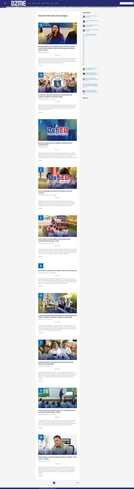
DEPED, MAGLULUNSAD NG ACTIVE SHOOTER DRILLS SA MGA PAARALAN (57, 270)
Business (38, 3)
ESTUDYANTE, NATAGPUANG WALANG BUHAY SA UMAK (17, 7)
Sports (52, 3)
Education (40, 98)
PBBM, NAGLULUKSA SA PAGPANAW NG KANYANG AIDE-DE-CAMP (67, 7)
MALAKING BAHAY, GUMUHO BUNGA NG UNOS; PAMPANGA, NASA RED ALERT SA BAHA (93, 7)
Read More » (40, 65)
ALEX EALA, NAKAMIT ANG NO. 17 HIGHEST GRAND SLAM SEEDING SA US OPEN (41, 7)
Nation (29, 3)
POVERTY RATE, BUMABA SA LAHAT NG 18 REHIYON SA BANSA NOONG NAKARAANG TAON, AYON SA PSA (92, 79)
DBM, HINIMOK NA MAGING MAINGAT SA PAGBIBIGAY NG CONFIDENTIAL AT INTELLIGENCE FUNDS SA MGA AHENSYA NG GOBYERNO (92, 73)
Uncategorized (41, 147)
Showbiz (47, 3)
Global (43, 3)
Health (56, 3)
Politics (33, 3)
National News (41, 52)
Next (78, 482)
